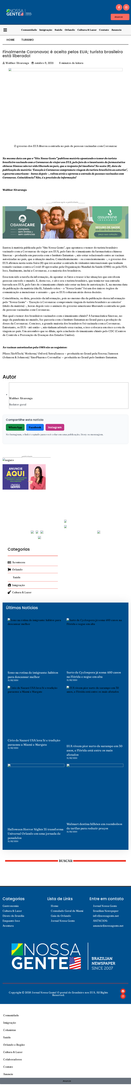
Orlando (70, 29)
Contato (104, 29)
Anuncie (116, 29)
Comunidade (29, 29)
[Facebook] (123, 991)
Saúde (58, 29)
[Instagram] (126, 7)
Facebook (35, 427)
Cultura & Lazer (87, 29)
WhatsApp (15, 427)
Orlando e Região (14, 1044)
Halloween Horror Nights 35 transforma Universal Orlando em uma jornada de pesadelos (35, 833)
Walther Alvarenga (20, 398)
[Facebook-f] (119, 7)
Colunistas (9, 1030)
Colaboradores (12, 1059)
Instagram (55, 427)
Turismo (27, 39)
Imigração (45, 29)
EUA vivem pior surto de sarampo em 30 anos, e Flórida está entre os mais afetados (94, 750)
